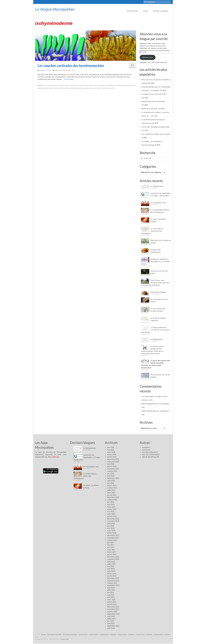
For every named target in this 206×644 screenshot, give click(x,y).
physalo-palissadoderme (128, 85)
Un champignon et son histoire (158, 300)
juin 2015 (110, 592)
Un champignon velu (158, 203)
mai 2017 (110, 545)
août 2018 (111, 523)
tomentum (99, 88)
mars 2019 (111, 514)
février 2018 (111, 533)
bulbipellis (41, 85)
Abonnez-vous (147, 57)
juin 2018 (110, 526)
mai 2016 (110, 566)
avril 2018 (111, 528)
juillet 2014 (111, 619)
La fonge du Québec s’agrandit (158, 319)
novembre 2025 (113, 462)
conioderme (54, 85)
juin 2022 (110, 483)
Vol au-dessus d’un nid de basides (160, 376)
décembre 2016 (113, 557)
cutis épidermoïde (74, 85)
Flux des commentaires (151, 454)
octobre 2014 (112, 611)
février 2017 (111, 552)
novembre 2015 (113, 581)
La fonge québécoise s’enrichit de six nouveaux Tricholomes (155, 329)
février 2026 (111, 454)
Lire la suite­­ (68, 79)
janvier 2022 (111, 485)
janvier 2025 (111, 466)
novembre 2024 (113, 469)
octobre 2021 (112, 488)
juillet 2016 (111, 564)
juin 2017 (110, 542)
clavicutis (47, 85)
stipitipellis (73, 88)
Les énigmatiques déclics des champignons (159, 211)
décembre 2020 (113, 497)
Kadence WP (65, 639)
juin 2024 (110, 473)
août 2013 (111, 628)
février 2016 (111, 573)
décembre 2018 (113, 519)
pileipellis (40, 88)
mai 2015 (110, 595)
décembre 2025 (113, 459)
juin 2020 (110, 502)
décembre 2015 (113, 578)
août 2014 (111, 616)
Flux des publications (150, 452)
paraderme (118, 85)
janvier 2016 (111, 576)
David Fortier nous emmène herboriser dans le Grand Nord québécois (155, 282)
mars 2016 (111, 571)
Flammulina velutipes (158, 292)
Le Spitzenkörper (156, 186)
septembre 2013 (113, 626)
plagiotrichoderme (48, 88)
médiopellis (102, 85)
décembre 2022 (113, 478)
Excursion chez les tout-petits (159, 272)
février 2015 (111, 602)
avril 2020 (111, 504)
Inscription (146, 447)
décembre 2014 (113, 607)
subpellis (79, 88)
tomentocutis (92, 88)
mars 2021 (111, 492)
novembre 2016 (113, 559)
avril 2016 (111, 569)
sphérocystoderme (65, 88)
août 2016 (111, 562)
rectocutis (56, 88)
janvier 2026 (111, 457)
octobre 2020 (112, 500)
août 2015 (111, 588)
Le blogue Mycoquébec (55, 9)
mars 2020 (111, 507)
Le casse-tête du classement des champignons (152, 231)
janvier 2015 (111, 604)
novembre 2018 (113, 521)
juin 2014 (110, 621)
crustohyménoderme (63, 85)
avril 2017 (111, 547)
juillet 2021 (111, 490)
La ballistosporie (156, 339)
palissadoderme (110, 85)
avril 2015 (111, 597)
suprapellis (85, 88)
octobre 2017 (112, 540)
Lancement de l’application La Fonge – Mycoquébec (160, 194)
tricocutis (112, 88)
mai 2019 (110, 512)
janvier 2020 (111, 509)
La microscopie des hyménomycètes (157, 310)
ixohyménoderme (93, 85)
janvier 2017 (111, 554)
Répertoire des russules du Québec (160, 241)
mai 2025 (110, 464)
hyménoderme (84, 85)
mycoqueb (145, 396)
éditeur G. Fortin (46, 70)
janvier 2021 (111, 495)
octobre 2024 (112, 471)
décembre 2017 (113, 535)
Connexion (146, 450)
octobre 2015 (112, 583)
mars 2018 (111, 531)
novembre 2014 (113, 609)
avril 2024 (111, 476)
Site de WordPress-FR (150, 457)
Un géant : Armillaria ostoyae (158, 220)
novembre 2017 (113, 538)
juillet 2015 (111, 590)
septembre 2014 (113, 614)
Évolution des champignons (155, 251)
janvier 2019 (111, 516)
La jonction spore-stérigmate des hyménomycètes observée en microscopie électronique (152, 349)
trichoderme (106, 88)
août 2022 (111, 481)
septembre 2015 (113, 585)
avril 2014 (111, 623)
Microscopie (66, 70)
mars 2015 (111, 600)
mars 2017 (111, 550)
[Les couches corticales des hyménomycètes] (85, 45)
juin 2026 (110, 447)
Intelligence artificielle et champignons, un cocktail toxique (155, 261)
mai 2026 (110, 450)
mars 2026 (111, 452)
